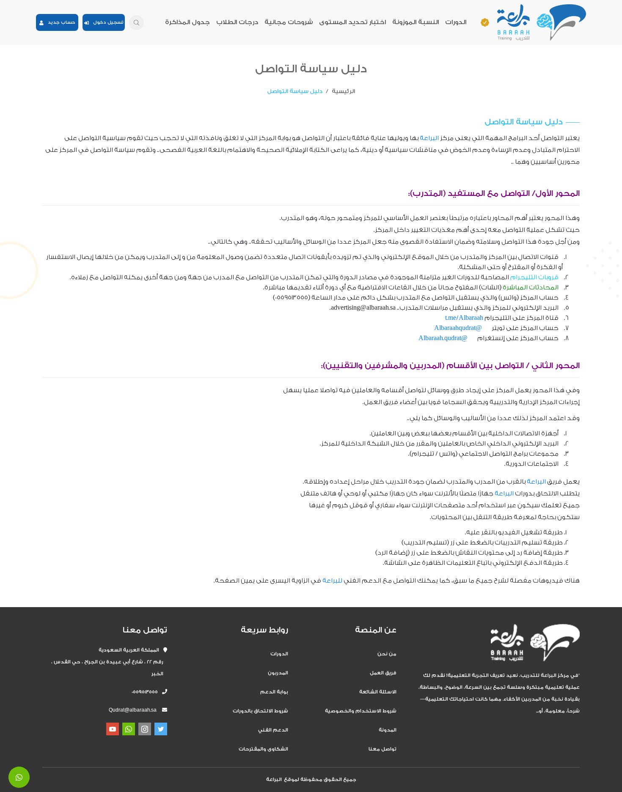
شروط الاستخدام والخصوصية (360, 711)
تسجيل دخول (106, 22)
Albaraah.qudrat (439, 338)
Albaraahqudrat (455, 328)
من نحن (386, 654)
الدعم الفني (273, 730)
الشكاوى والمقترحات (263, 749)
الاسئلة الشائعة (377, 692)
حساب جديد (59, 22)
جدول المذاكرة (187, 22)
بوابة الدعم (274, 692)
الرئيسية (343, 91)
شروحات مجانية (288, 22)
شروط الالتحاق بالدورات (260, 711)
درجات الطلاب (237, 22)
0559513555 (147, 692)
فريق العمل (383, 673)
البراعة (429, 138)
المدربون (278, 673)
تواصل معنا (382, 749)
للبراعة (332, 580)
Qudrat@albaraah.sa (133, 710)
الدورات (455, 22)
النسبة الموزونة (415, 22)
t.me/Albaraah (464, 318)
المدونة (387, 730)
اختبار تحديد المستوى (352, 22)
